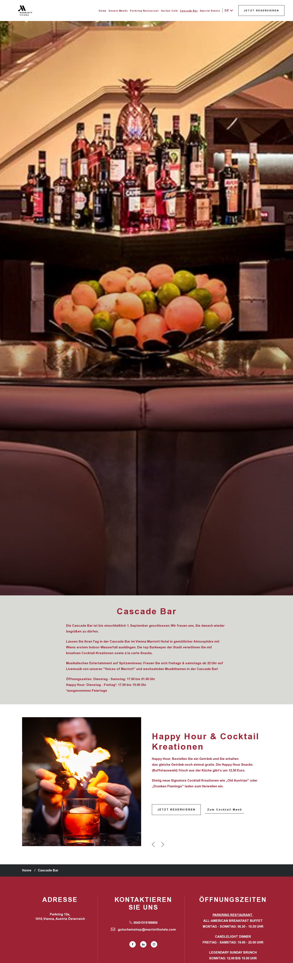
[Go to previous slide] (153, 844)
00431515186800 (145, 923)
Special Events (210, 10)
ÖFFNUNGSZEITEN (233, 900)
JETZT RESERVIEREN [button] (261, 10)
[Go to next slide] (162, 844)
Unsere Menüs (118, 10)
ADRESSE (60, 900)
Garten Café (169, 10)
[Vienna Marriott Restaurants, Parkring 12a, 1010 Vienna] (25, 10)
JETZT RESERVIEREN (176, 809)
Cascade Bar (189, 10)
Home (102, 10)
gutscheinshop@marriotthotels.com (147, 929)
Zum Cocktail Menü (224, 809)
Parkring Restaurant (144, 10)
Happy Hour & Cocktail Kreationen (205, 741)
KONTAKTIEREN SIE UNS (143, 903)
